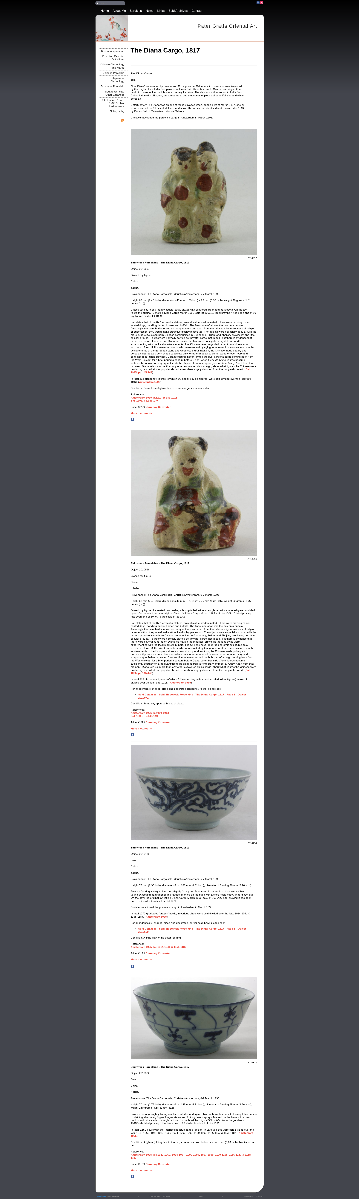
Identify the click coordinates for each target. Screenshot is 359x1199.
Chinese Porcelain (113, 72)
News (150, 11)
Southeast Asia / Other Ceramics (114, 93)
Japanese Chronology (117, 80)
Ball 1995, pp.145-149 (144, 716)
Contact (196, 11)
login (201, 1196)
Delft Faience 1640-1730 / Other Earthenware (112, 103)
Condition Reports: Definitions (113, 58)
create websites (112, 1196)
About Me (119, 11)
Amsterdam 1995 (149, 381)
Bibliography (117, 111)
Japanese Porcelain (112, 86)
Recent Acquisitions (112, 51)
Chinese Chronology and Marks (112, 66)
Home (105, 11)
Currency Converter (158, 406)
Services (136, 11)
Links (161, 11)
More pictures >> (141, 413)
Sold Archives (178, 11)
